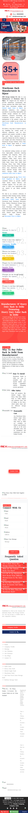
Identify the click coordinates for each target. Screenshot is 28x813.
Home (6, 635)
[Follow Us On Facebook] (14, 20)
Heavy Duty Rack (9, 659)
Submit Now (14, 542)
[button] (2, 22)
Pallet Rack (7, 657)
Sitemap (6, 639)
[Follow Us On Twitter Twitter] (16, 798)
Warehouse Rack (9, 663)
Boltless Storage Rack (10, 670)
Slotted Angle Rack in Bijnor (12, 98)
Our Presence (8, 644)
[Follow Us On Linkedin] (19, 20)
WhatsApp (15, 812)
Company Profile (13, 617)
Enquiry (24, 812)
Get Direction (22, 697)
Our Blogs (7, 646)
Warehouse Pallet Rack (10, 189)
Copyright (8, 788)
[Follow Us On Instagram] (17, 20)
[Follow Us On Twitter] (22, 20)
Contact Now (14, 461)
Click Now (8, 225)
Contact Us (13, 622)
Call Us (5, 812)
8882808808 (20, 14)
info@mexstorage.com (19, 16)
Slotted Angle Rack (10, 661)
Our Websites (8, 641)
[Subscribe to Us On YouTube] (25, 20)
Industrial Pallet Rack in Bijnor (11, 163)
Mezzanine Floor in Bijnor (13, 206)
